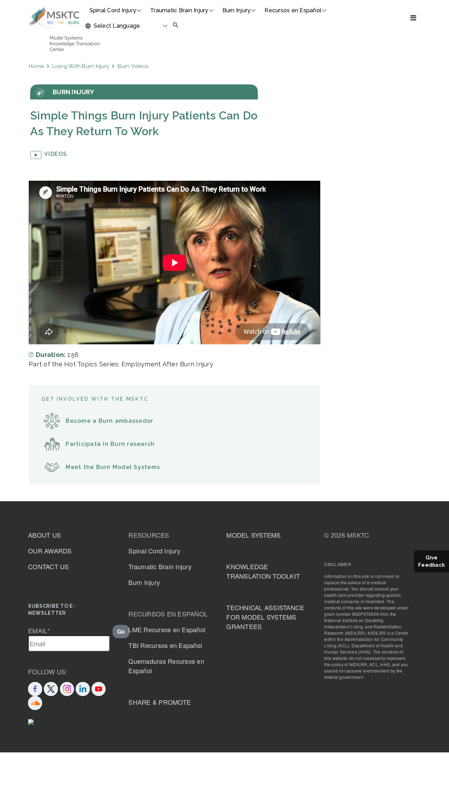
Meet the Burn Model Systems (113, 467)
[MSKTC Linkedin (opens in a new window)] (83, 687)
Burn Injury (236, 10)
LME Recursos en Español (166, 629)
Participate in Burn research (110, 444)
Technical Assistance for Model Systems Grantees (265, 617)
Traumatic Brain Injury (179, 10)
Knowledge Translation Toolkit (263, 571)
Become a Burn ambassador (109, 421)
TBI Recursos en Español (165, 645)
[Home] (54, 18)
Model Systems (253, 534)
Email (39, 630)
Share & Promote (159, 701)
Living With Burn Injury (80, 66)
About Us (44, 534)
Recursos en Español (292, 10)
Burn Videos (133, 66)
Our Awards (50, 550)
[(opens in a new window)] (99, 687)
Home (36, 66)
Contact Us (48, 566)
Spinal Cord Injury (112, 10)
